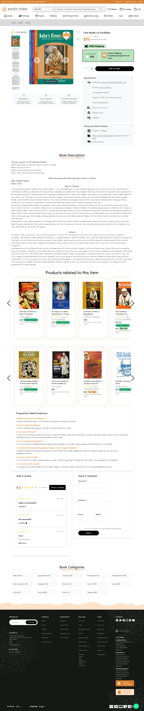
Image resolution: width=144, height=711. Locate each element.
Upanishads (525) (44, 576)
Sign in (118, 2)
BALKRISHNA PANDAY (92, 389)
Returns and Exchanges (102, 136)
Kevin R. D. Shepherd (92, 317)
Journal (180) (42, 592)
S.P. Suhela (57, 386)
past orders (88, 460)
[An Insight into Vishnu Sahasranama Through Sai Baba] (61, 308)
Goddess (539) (43, 584)
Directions (119, 649)
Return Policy (64, 625)
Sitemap (99, 650)
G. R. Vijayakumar (59, 319)
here (70, 460)
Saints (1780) (92, 584)
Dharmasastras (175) (20, 584)
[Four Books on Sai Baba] (15, 41)
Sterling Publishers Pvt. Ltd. (114, 82)
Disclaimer (63, 621)
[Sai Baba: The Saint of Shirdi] (125, 378)
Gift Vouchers (101, 646)
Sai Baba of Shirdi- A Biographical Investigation (91, 314)
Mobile (98, 514)
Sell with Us (100, 629)
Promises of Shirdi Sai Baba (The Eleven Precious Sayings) (28, 314)
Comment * (82, 481)
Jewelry (44, 629)
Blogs (80, 633)
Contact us (130, 2)
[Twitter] (120, 621)
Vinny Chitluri (105, 87)
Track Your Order (102, 642)
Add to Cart (114, 69)
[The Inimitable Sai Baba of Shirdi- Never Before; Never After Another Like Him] (29, 378)
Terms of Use (106, 528)
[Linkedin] (130, 621)
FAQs (80, 625)
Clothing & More (46, 633)
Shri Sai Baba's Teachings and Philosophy (121, 314)
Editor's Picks (83, 650)
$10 (92, 56)
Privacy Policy (117, 528)
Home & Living (46, 642)
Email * (80, 514)
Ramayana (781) (93, 576)
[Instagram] (127, 621)
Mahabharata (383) (119, 576)
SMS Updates (101, 654)
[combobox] (77, 9)
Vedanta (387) (92, 592)
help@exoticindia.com (24, 453)
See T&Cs (27, 103)
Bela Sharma (26, 317)
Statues (44, 621)
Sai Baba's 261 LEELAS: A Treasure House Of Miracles (92, 383)
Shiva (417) (17, 592)
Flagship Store (121, 640)
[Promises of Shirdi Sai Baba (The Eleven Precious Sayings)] (29, 308)
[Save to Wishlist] (78, 33)
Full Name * (82, 500)
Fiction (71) (66, 592)
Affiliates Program (102, 637)
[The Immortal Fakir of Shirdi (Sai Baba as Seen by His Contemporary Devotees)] (61, 378)
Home (13, 23)
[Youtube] (133, 621)
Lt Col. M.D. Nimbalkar (125, 319)
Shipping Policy (65, 633)
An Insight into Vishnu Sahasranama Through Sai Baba (61, 314)
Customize (100, 625)
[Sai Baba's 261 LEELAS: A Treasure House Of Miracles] (93, 378)
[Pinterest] (123, 621)
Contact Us (100, 621)
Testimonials (82, 642)
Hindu (28, 23)
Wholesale (100, 633)
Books (21, 23)
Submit (89, 533)
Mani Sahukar (122, 386)
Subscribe (31, 622)
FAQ (140, 2)
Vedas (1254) (17, 576)
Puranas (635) (67, 576)
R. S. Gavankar (26, 386)
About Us (81, 621)
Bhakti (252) (67, 584)
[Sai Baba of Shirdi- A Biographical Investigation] (93, 308)
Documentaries (83, 637)
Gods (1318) (116, 584)
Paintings (45, 637)
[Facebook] (117, 621)
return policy (58, 437)
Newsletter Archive (84, 629)
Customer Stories (84, 646)
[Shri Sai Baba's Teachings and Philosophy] (125, 308)
